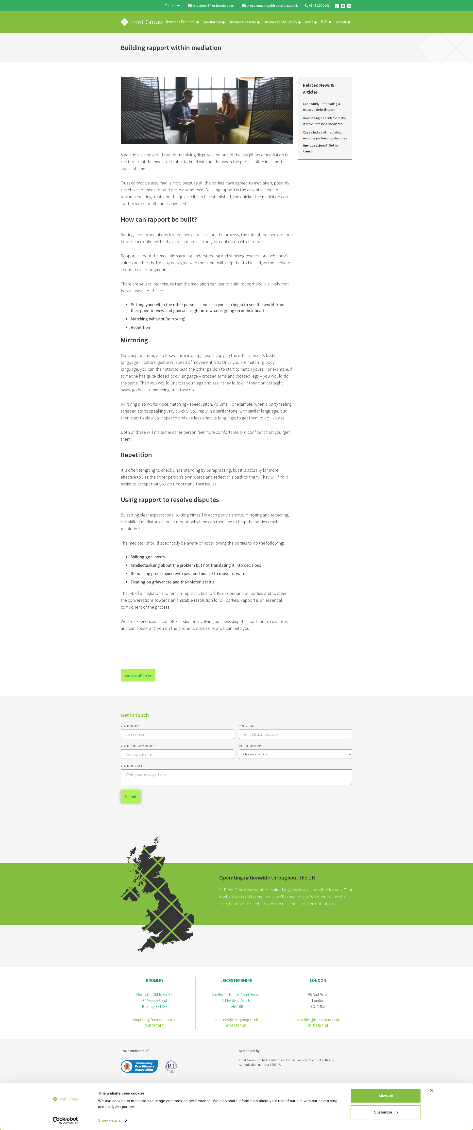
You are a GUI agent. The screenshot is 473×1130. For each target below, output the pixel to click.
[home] (142, 22)
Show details (109, 1120)
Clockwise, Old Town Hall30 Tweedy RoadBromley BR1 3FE (154, 1000)
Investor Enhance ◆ (182, 21)
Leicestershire (236, 980)
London (318, 980)
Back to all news (138, 675)
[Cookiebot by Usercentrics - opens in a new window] (65, 1120)
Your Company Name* (137, 746)
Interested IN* (250, 746)
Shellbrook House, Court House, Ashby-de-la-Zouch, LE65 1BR (236, 1000)
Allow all (385, 1096)
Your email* (248, 726)
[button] (214, 22)
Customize (383, 1112)
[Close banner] (432, 1090)
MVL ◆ (326, 21)
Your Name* (130, 726)
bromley (155, 980)
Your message (132, 766)
